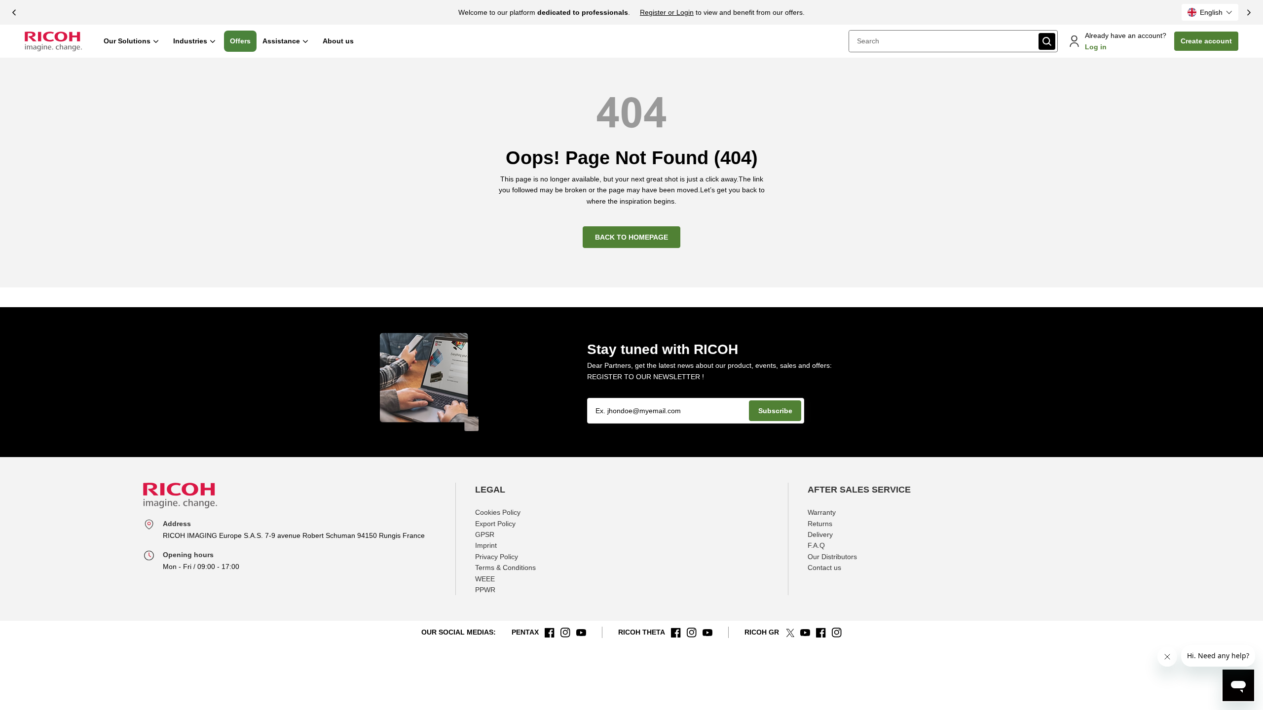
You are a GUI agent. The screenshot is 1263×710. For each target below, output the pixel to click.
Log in (1096, 47)
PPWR (485, 590)
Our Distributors (832, 557)
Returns (820, 524)
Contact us (824, 567)
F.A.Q (816, 545)
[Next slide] (1249, 12)
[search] (1047, 41)
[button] (1210, 12)
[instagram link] (565, 633)
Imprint (486, 545)
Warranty (822, 512)
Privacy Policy (496, 557)
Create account (1206, 41)
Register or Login (667, 12)
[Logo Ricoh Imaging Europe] (53, 41)
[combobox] (943, 41)
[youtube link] (581, 633)
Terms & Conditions (505, 567)
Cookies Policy (497, 512)
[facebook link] (550, 633)
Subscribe (775, 411)
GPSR (484, 534)
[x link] (789, 633)
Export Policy (495, 524)
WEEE (485, 579)
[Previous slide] (14, 12)
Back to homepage (631, 237)
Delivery (820, 534)
